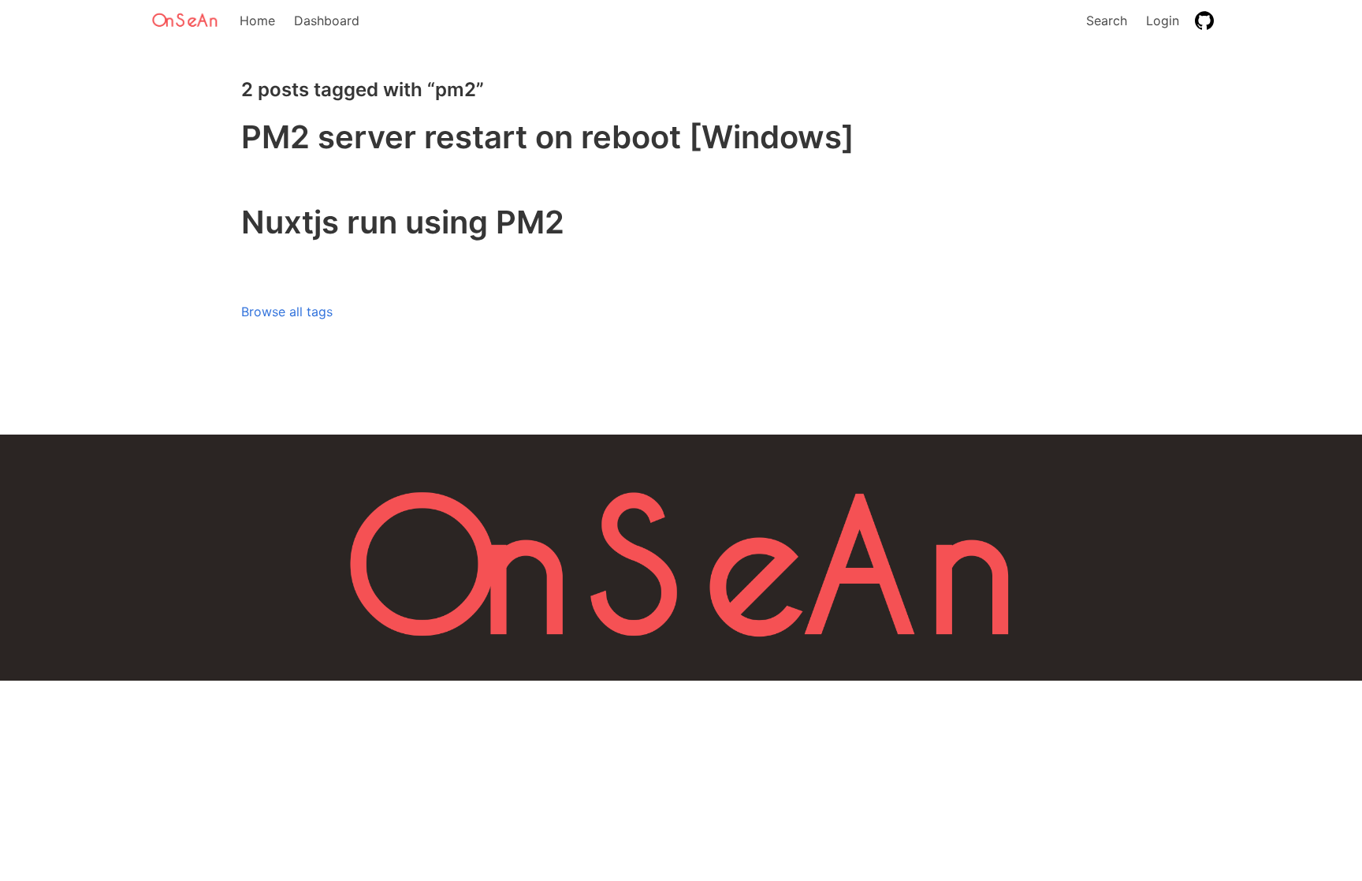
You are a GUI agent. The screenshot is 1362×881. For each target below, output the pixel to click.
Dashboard (326, 20)
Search (1106, 20)
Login (1162, 20)
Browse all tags (287, 311)
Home (257, 20)
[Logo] (186, 20)
